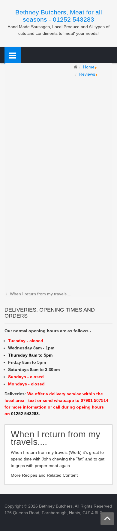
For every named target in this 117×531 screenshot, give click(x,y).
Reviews (87, 74)
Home (88, 67)
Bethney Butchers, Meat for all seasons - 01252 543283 (58, 16)
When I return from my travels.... (55, 438)
